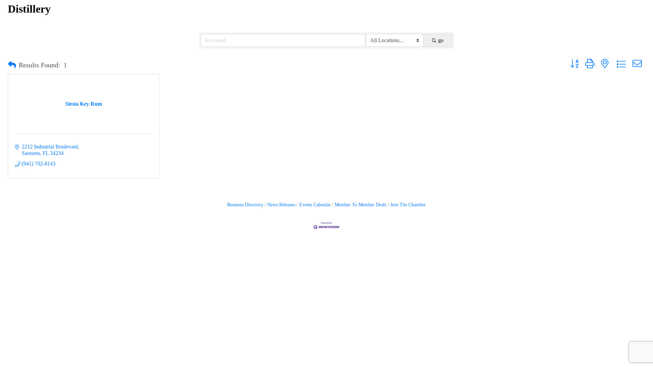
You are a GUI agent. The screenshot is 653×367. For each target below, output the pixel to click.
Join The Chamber (408, 204)
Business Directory (245, 204)
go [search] (440, 40)
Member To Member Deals (360, 204)
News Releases (281, 204)
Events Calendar (315, 204)
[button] (12, 65)
